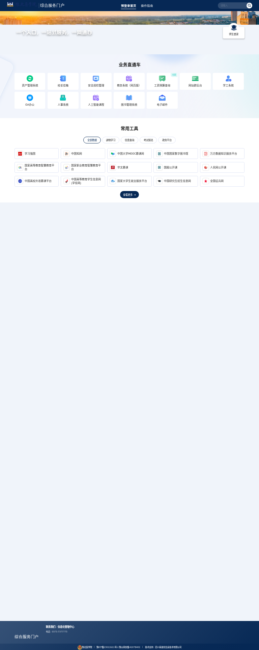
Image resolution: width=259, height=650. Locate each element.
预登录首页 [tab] (128, 5)
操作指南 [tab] (147, 5)
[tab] (91, 140)
